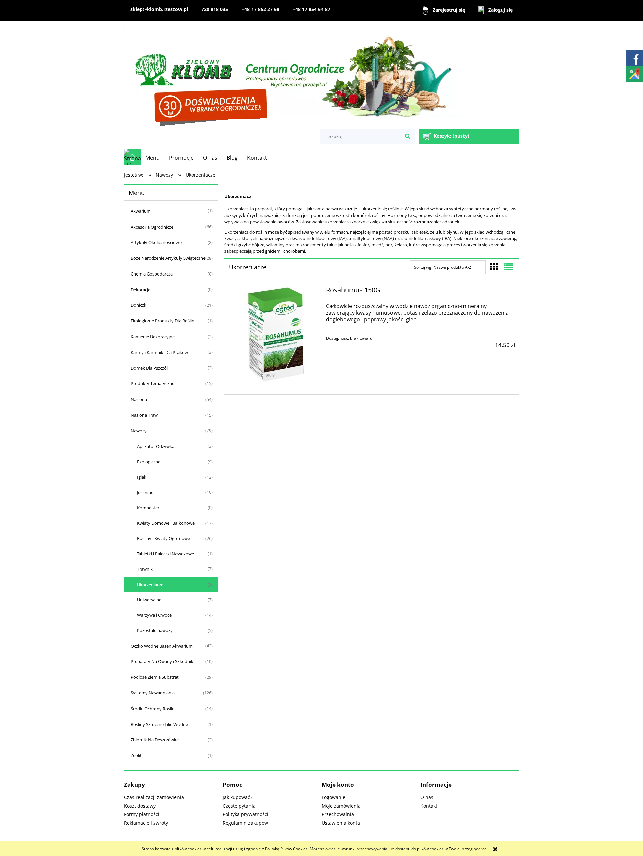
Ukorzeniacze (150, 585)
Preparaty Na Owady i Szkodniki (162, 661)
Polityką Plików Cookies (286, 849)
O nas (426, 797)
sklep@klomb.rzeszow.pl (159, 9)
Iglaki (142, 477)
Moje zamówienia (341, 806)
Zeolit (136, 755)
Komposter (148, 508)
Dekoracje (140, 290)
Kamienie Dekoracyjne (153, 336)
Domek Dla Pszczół (149, 368)
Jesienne (145, 492)
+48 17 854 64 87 (311, 9)
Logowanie (333, 797)
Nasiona (139, 399)
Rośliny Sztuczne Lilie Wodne (159, 724)
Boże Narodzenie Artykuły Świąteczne (168, 258)
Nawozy (139, 431)
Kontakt (428, 806)
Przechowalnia (338, 814)
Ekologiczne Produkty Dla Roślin (162, 321)
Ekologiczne (148, 461)
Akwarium (141, 211)
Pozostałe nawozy (155, 630)
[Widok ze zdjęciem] (494, 267)
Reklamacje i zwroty (146, 823)
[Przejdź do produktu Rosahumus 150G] (274, 337)
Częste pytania (239, 806)
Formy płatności (141, 814)
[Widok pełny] (508, 267)
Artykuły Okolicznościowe (156, 242)
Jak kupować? (237, 797)
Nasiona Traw (144, 415)
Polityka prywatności (245, 814)
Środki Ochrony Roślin (153, 709)
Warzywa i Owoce (154, 615)
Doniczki (139, 305)
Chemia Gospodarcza (152, 274)
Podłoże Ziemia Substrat (155, 677)
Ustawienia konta (341, 823)
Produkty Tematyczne (152, 383)
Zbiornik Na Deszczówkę (155, 740)
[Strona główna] (297, 75)
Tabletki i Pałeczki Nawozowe (165, 554)
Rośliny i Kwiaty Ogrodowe (163, 538)
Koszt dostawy (140, 806)
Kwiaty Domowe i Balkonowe (166, 523)
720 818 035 (214, 9)
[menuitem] (152, 157)
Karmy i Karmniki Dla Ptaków (159, 352)
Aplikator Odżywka (155, 446)
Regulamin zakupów (245, 823)
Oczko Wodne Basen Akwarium (162, 646)
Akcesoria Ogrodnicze (152, 227)
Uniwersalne (149, 600)
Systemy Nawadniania (153, 693)
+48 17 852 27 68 (260, 9)
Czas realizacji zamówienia (154, 797)
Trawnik (145, 569)
